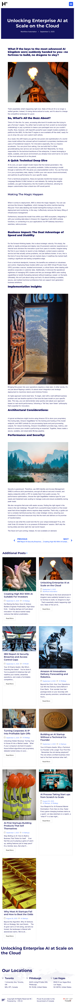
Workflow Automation (29, 32)
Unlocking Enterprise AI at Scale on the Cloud (54, 584)
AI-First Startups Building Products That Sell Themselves (17, 826)
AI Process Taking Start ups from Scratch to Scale (55, 796)
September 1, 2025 (12, 832)
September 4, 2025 (49, 681)
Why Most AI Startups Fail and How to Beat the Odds (18, 913)
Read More (10, 618)
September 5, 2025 (12, 601)
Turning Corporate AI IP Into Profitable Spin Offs (17, 732)
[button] (71, 4)
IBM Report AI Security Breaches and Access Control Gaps (16, 657)
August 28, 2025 (11, 918)
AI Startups (62, 744)
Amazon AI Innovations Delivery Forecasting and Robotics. (54, 674)
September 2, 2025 (49, 744)
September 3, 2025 (12, 737)
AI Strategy (26, 601)
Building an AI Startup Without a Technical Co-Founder (53, 737)
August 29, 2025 (48, 801)
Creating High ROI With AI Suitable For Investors (18, 595)
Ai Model (26, 664)
